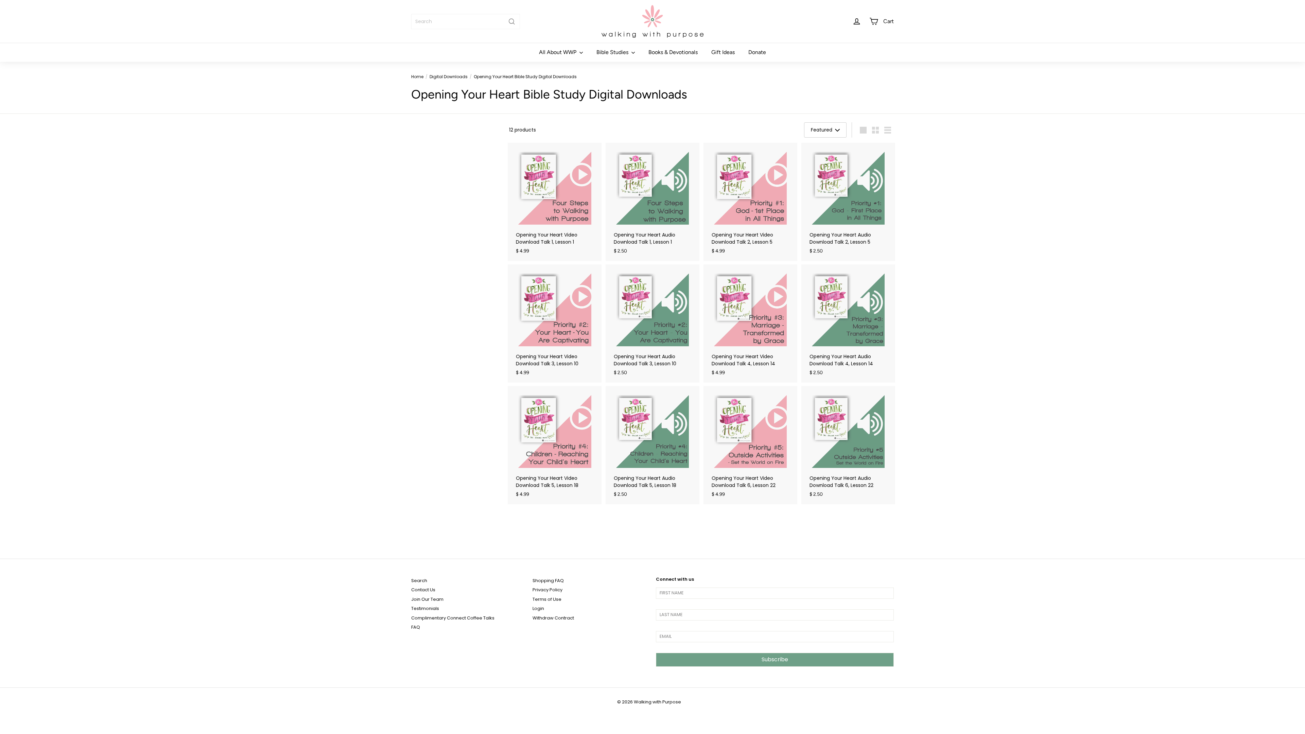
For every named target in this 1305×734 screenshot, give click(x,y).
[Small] (875, 130)
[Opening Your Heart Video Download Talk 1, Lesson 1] (554, 202)
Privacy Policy (547, 590)
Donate (757, 52)
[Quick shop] (597, 147)
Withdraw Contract (553, 618)
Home (417, 77)
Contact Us (423, 590)
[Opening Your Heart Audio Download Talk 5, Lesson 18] (652, 445)
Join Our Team (427, 599)
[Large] (863, 130)
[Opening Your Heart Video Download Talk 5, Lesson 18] (554, 445)
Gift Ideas (723, 52)
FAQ (415, 627)
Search (419, 580)
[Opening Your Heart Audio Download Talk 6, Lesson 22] (848, 445)
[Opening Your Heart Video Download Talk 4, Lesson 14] (750, 323)
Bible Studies (613, 52)
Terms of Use (547, 599)
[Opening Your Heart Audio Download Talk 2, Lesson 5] (848, 202)
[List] (888, 130)
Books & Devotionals (673, 52)
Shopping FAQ (548, 580)
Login (538, 608)
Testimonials (425, 608)
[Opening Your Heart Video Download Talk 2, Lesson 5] (750, 202)
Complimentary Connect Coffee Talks (452, 618)
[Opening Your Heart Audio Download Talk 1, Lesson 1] (652, 202)
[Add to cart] (597, 161)
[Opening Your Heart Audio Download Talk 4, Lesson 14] (848, 323)
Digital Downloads (449, 77)
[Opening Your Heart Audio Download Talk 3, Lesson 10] (652, 323)
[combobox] (465, 21)
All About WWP (558, 52)
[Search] (512, 21)
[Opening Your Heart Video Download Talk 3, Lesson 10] (554, 323)
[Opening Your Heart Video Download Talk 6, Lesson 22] (750, 445)
